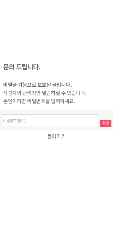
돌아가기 (56, 136)
